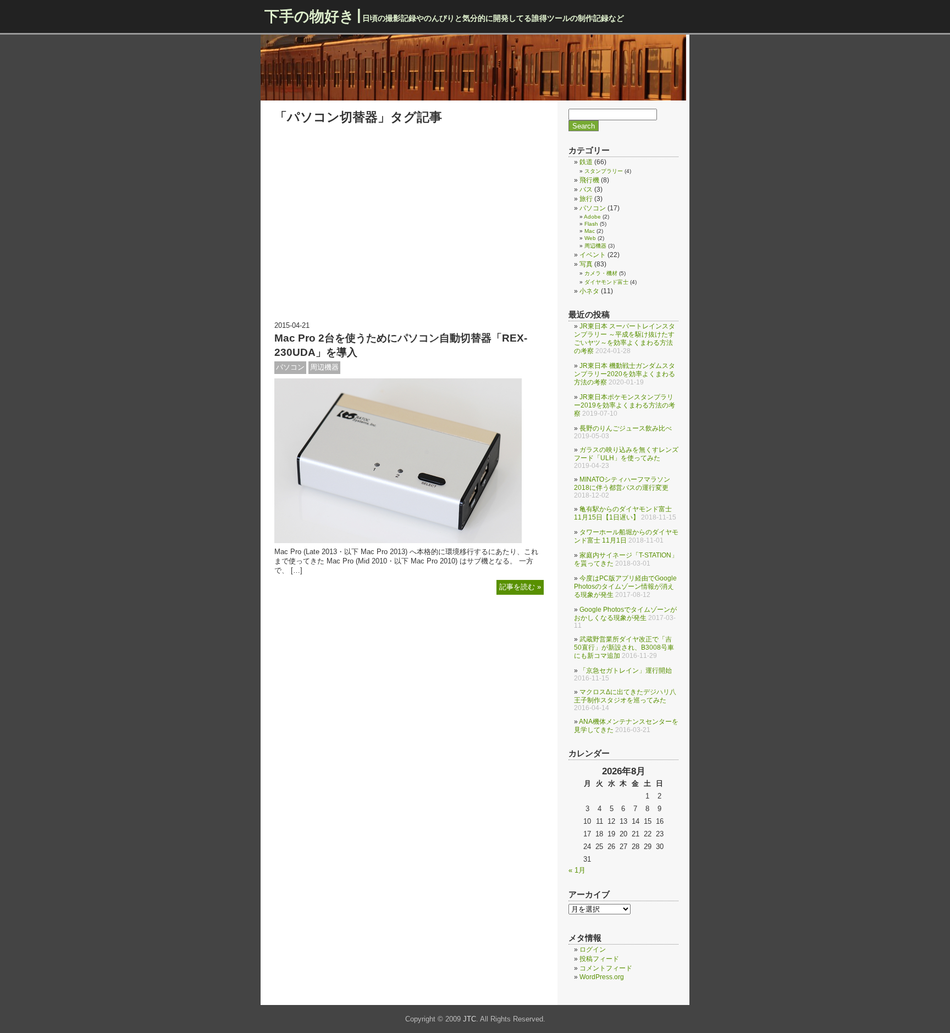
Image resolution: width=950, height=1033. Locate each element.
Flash (591, 224)
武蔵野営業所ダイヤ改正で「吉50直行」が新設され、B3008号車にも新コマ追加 (624, 647)
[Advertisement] (409, 233)
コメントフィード (605, 968)
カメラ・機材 (600, 273)
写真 (586, 264)
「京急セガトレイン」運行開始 (625, 670)
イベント (592, 255)
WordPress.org (601, 977)
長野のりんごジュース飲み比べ (625, 428)
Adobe (592, 217)
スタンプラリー (603, 171)
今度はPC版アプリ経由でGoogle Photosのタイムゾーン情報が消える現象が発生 (625, 586)
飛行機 (589, 180)
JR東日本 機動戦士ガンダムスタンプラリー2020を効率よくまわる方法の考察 (624, 374)
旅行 (586, 199)
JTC (469, 1019)
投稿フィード (599, 959)
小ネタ (589, 291)
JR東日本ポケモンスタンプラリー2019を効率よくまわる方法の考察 (624, 405)
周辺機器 (324, 367)
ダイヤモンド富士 (606, 282)
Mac (589, 231)
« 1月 (577, 870)
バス (586, 189)
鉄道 (586, 162)
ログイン (592, 949)
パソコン (290, 367)
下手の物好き (309, 16)
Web (590, 238)
